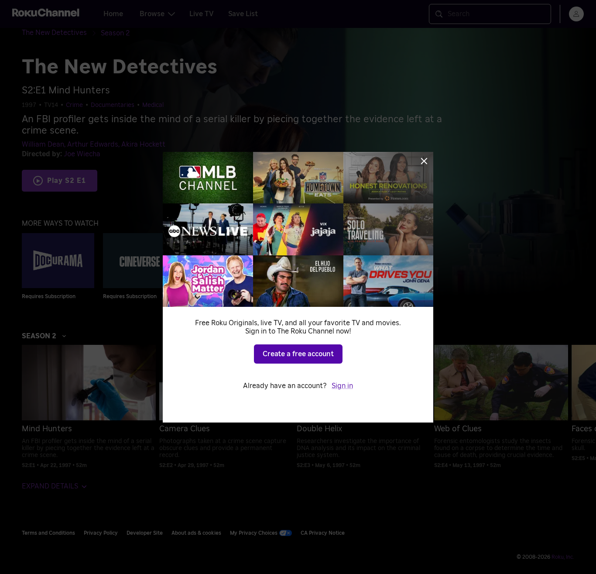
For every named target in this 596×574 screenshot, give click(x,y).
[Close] (424, 161)
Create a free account (298, 354)
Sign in (342, 385)
